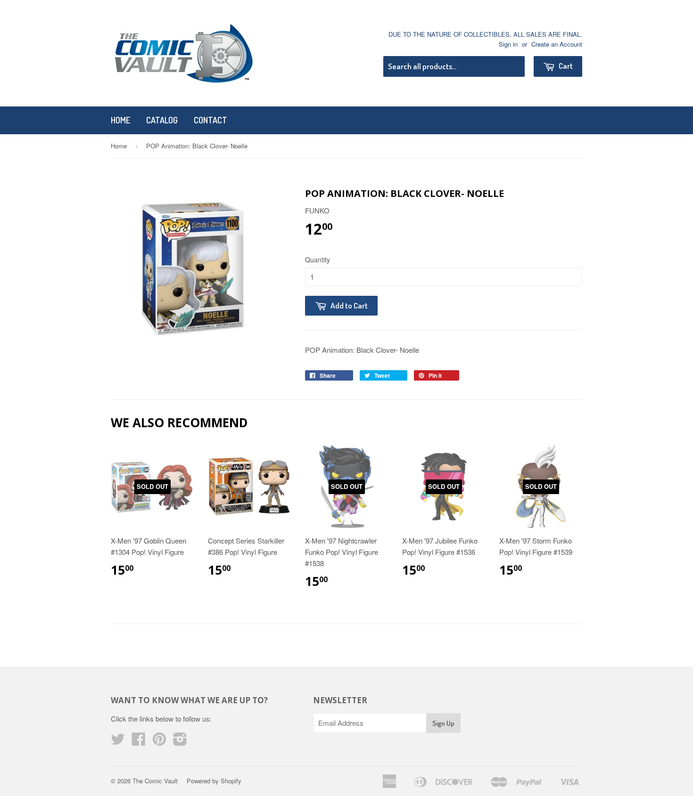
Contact (210, 120)
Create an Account (556, 44)
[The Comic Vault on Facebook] (139, 742)
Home (120, 120)
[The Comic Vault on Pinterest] (159, 742)
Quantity (317, 259)
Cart (565, 66)
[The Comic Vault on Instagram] (180, 742)
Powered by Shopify (214, 780)
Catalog (162, 120)
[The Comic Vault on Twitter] (118, 742)
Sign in (508, 44)
